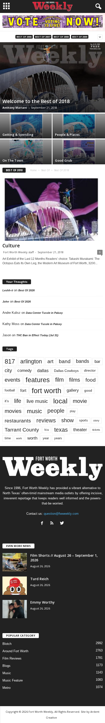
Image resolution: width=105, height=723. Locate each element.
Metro (6, 688)
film (59, 380)
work (19, 438)
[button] (97, 6)
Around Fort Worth (15, 651)
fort (23, 390)
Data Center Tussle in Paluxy (44, 312)
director (90, 370)
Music (6, 673)
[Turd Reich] (14, 585)
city (8, 370)
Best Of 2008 (61, 36)
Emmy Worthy (42, 602)
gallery (73, 390)
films (74, 380)
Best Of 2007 (42, 36)
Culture (11, 245)
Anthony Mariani (14, 107)
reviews (46, 420)
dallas (43, 370)
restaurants (18, 420)
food (90, 380)
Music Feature (12, 680)
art (50, 361)
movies (13, 411)
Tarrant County (22, 429)
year (46, 438)
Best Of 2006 (24, 36)
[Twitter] (62, 523)
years (58, 438)
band (65, 361)
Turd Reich (39, 578)
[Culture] (52, 208)
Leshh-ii (7, 290)
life (17, 401)
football (10, 390)
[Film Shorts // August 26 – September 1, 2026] (14, 562)
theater (80, 429)
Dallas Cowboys (66, 371)
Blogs (6, 666)
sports (83, 420)
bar (97, 361)
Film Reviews (11, 658)
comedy (24, 370)
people (55, 411)
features (38, 380)
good (88, 390)
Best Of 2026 (26, 290)
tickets (96, 429)
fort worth (46, 391)
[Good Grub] (78, 151)
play (72, 411)
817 (10, 361)
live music (37, 401)
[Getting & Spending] (26, 126)
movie (80, 401)
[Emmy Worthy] (14, 609)
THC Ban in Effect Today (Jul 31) (37, 335)
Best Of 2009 (79, 36)
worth (32, 438)
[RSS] (53, 523)
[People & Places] (78, 126)
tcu (46, 429)
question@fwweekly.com (61, 513)
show (67, 420)
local (60, 401)
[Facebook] (43, 523)
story (96, 420)
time (8, 438)
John (5, 301)
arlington (31, 361)
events (12, 380)
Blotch (6, 644)
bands (82, 361)
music (34, 411)
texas (61, 430)
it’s (7, 401)
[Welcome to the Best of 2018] (52, 77)
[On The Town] (26, 151)
